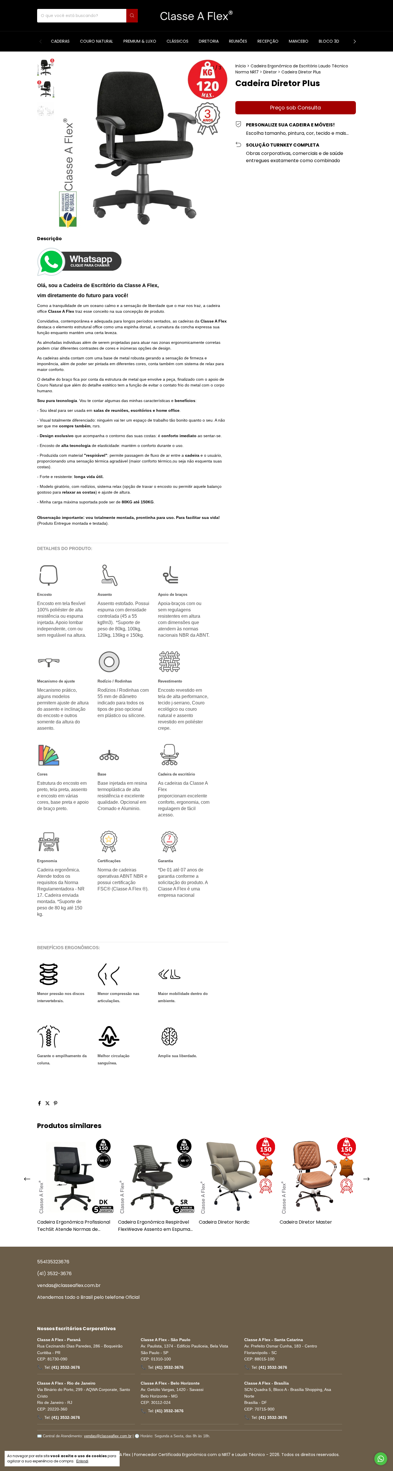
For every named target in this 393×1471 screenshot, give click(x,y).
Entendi (82, 1461)
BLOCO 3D (329, 41)
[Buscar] (132, 15)
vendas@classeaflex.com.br (69, 1285)
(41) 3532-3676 (54, 1273)
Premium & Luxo (139, 41)
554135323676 (53, 1261)
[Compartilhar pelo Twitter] (48, 1103)
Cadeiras (60, 41)
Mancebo (298, 41)
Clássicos (177, 41)
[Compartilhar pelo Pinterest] (55, 1103)
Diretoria (209, 41)
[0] (350, 15)
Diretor (270, 72)
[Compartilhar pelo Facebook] (40, 1103)
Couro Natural (96, 41)
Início (240, 66)
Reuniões (238, 41)
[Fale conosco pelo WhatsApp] (380, 1458)
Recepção (267, 41)
